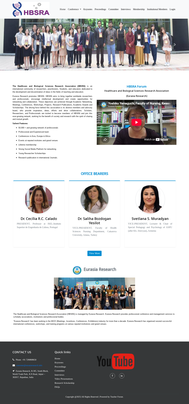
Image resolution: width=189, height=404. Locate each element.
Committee (113, 9)
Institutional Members (157, 9)
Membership (139, 9)
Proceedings (100, 9)
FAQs (57, 387)
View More (94, 253)
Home (63, 9)
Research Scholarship (64, 383)
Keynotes (87, 9)
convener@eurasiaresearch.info (29, 365)
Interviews (126, 9)
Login (172, 9)
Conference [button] (73, 9)
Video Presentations (64, 379)
